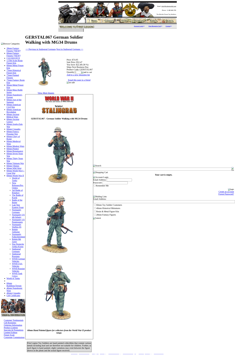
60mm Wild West (14, 168)
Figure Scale (9, 335)
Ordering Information (13, 325)
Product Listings (11, 327)
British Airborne (16, 230)
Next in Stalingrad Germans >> (69, 49)
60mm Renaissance (15, 151)
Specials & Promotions (13, 330)
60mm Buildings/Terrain (14, 284)
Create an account (226, 191)
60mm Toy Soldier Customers (109, 205)
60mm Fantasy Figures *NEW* (14, 54)
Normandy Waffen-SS (16, 225)
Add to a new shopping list (78, 75)
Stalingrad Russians (16, 255)
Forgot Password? (226, 194)
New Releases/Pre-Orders (18, 185)
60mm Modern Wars (15, 146)
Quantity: (71, 72)
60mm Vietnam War (15, 163)
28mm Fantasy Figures (106, 215)
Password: (97, 183)
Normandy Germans (16, 211)
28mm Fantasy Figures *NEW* (14, 49)
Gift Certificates (13, 295)
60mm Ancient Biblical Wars (13, 115)
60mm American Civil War (14, 105)
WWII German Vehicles (18, 260)
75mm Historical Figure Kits (14, 71)
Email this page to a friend (79, 80)
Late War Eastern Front (18, 206)
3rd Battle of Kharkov (17, 191)
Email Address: (99, 180)
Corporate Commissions (14, 337)
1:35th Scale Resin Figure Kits (15, 61)
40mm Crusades (13, 293)
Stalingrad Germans (16, 250)
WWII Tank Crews (17, 274)
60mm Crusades (13, 129)
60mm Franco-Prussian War (13, 132)
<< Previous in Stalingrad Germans (41, 49)
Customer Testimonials (13, 320)
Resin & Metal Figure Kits (107, 211)
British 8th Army (16, 240)
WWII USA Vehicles (17, 265)
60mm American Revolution (14, 110)
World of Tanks (16, 179)
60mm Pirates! (13, 149)
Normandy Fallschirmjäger (18, 235)
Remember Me (102, 186)
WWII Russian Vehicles (18, 269)
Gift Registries (10, 323)
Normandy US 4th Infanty (18, 216)
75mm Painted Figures (13, 76)
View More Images (46, 93)
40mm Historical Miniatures (108, 208)
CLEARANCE (13, 58)
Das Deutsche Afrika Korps (18, 245)
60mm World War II (15, 175)
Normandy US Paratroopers (18, 220)
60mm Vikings (13, 166)
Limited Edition (10, 332)
